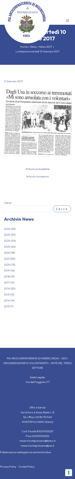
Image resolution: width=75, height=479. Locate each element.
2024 (7, 240)
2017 (7, 282)
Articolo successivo (37, 176)
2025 (7, 234)
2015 (7, 294)
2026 (7, 228)
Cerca (7, 202)
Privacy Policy (8, 466)
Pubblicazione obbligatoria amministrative (25, 452)
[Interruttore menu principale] (67, 20)
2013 (7, 306)
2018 (7, 276)
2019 (7, 270)
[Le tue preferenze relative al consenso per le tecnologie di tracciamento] (68, 472)
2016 (7, 288)
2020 (7, 264)
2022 (7, 252)
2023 (7, 246)
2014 (7, 300)
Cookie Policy (26, 466)
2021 (7, 258)
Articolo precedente (38, 169)
